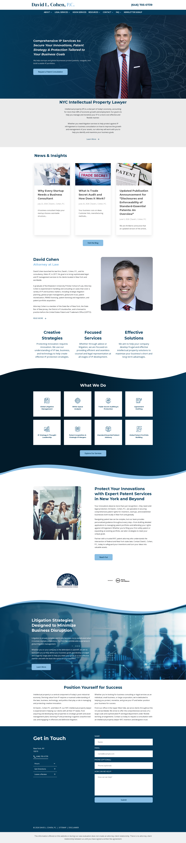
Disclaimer (74, 827)
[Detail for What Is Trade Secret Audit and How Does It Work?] (93, 199)
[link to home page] (53, 5)
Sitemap (62, 827)
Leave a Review (40, 774)
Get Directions (40, 769)
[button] (51, 12)
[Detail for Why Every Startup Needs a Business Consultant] (52, 199)
